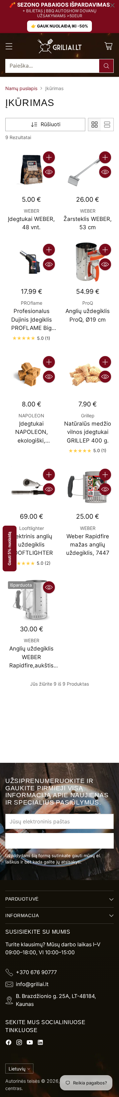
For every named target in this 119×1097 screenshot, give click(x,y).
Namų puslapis (21, 88)
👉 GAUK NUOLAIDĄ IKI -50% (59, 26)
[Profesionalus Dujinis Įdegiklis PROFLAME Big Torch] (31, 262)
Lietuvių (17, 1068)
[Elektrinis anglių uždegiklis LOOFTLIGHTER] (31, 487)
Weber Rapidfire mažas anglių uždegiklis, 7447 (87, 544)
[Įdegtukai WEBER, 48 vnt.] (31, 169)
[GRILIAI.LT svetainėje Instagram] (19, 1043)
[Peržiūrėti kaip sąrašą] (107, 124)
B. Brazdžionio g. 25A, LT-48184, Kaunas (56, 1000)
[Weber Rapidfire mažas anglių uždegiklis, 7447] (87, 487)
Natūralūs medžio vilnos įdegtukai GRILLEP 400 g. (87, 432)
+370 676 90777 (36, 972)
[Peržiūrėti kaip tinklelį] (94, 124)
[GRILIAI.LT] (59, 46)
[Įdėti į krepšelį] (49, 157)
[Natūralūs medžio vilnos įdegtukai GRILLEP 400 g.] (87, 374)
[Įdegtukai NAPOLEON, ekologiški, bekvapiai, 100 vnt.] (31, 374)
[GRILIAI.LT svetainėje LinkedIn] (40, 1043)
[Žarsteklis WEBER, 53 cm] (87, 169)
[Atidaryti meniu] (9, 46)
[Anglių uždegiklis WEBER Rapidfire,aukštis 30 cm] (31, 599)
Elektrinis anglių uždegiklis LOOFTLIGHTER (31, 544)
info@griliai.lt (32, 984)
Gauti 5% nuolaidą (9, 548)
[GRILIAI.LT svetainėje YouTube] (30, 1043)
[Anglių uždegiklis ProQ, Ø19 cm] (87, 262)
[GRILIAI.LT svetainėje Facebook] (9, 1043)
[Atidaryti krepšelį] (108, 46)
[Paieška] (106, 66)
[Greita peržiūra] (49, 172)
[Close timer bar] (112, 5)
